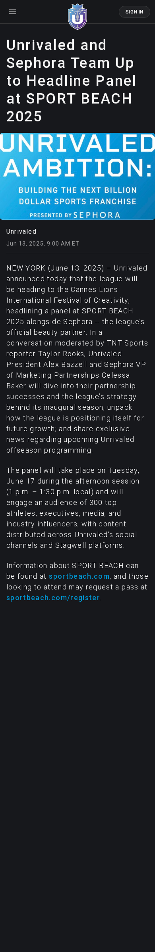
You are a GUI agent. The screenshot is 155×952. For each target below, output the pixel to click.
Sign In (134, 12)
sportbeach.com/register (53, 597)
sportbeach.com (79, 576)
